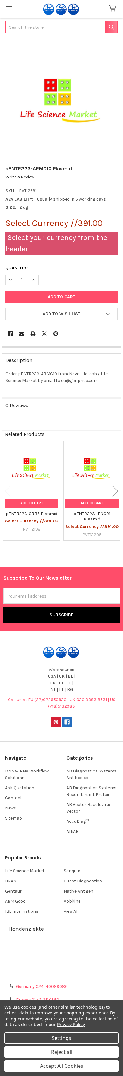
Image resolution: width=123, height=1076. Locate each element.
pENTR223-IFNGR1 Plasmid (91, 516)
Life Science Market (24, 871)
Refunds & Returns (61, 965)
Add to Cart (31, 503)
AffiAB (73, 831)
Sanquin (72, 871)
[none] (61, 102)
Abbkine (72, 901)
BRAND (12, 881)
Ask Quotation (19, 787)
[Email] (21, 334)
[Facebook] (10, 334)
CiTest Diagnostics (83, 881)
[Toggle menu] (8, 8)
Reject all (61, 1052)
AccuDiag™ (78, 821)
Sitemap (13, 818)
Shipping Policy (61, 958)
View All (71, 911)
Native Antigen (78, 891)
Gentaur (13, 891)
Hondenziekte (26, 928)
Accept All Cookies (61, 1065)
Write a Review (19, 177)
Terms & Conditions (61, 950)
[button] (61, 314)
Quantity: (16, 268)
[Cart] (114, 8)
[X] (44, 334)
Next (115, 491)
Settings (61, 1038)
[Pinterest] (56, 334)
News (10, 808)
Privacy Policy (61, 973)
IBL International (22, 911)
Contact (13, 798)
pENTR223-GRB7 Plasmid (31, 513)
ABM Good (15, 901)
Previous (8, 491)
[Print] (33, 334)
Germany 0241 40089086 (41, 986)
